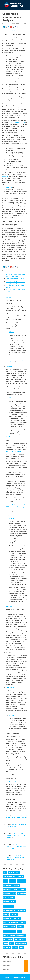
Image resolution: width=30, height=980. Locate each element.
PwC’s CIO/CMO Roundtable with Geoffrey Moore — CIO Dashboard (16, 846)
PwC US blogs (6, 970)
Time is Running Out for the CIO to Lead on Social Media (15, 275)
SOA (15, 939)
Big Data (5, 881)
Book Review (12, 881)
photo (3, 263)
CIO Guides (16, 889)
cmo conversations (11, 781)
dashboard (9, 187)
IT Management (6, 918)
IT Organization (16, 918)
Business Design (21, 881)
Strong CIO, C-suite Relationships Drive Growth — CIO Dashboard (15, 835)
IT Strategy (22, 922)
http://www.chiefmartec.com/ (13, 451)
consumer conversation (18, 122)
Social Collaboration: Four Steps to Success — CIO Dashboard (16, 817)
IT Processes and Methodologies (10, 922)
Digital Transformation (8, 897)
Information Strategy (8, 906)
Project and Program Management (17, 935)
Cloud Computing (6, 893)
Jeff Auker (13, 31)
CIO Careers (16, 885)
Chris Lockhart (10, 688)
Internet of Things (21, 910)
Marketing (20, 927)
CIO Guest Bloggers (7, 889)
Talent (11, 943)
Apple (17, 872)
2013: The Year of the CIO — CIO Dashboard (16, 825)
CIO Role (22, 889)
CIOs (13, 38)
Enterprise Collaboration (8, 902)
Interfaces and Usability (8, 910)
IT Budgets (5, 914)
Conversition (9, 366)
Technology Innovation (20, 943)
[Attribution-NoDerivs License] (15, 262)
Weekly (21, 947)
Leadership (5, 927)
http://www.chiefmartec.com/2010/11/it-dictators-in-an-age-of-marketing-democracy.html (16, 507)
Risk (4, 939)
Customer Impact (21, 893)
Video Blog (14, 947)
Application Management (8, 876)
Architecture (20, 876)
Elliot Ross (9, 297)
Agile (4, 872)
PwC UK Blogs (6, 966)
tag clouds (5, 176)
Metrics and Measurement (9, 931)
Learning (13, 927)
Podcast (5, 935)
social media (7, 36)
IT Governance (14, 914)
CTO (14, 893)
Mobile (19, 931)
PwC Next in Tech (7, 962)
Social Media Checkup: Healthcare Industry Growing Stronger (15, 283)
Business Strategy (7, 885)
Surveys (5, 943)
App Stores (10, 872)
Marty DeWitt (9, 606)
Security (10, 939)
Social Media (21, 939)
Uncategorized (6, 947)
